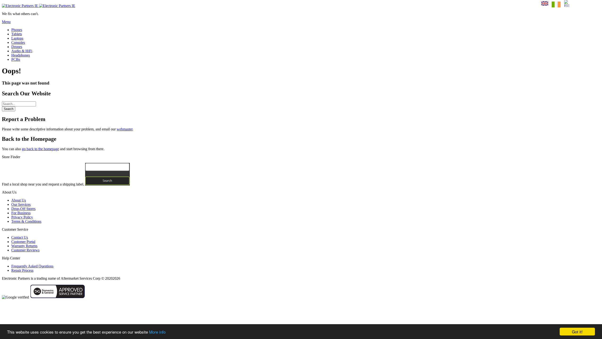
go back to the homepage (40, 149)
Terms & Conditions (26, 221)
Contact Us (19, 237)
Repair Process (22, 270)
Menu (6, 22)
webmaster (124, 129)
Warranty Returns (24, 246)
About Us (18, 200)
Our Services (21, 204)
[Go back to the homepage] (38, 6)
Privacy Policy (22, 217)
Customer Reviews (25, 250)
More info (157, 332)
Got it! (577, 332)
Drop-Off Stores (23, 209)
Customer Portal (23, 242)
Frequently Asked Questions (32, 266)
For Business (21, 213)
